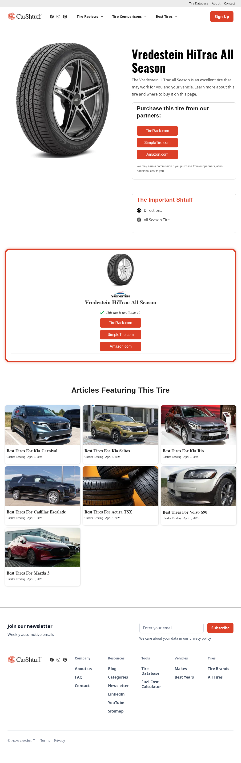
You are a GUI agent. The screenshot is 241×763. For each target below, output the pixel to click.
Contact (229, 3)
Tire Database (198, 3)
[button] (90, 16)
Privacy (59, 740)
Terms (45, 740)
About (216, 3)
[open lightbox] (62, 141)
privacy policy (200, 638)
